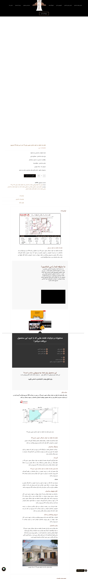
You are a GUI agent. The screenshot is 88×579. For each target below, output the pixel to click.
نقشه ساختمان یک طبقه (26, 185)
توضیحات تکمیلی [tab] (20, 199)
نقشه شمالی (28, 189)
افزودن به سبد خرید (30, 176)
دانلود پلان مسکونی (37, 187)
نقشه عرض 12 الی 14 (15, 185)
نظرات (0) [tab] (21, 203)
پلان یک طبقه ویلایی (38, 185)
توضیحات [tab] (21, 196)
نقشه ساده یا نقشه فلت (37, 189)
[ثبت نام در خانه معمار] (82, 570)
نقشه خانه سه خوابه (19, 187)
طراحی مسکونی (28, 187)
